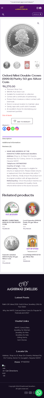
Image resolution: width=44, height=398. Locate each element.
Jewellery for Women (22, 330)
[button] (38, 23)
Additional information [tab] (11, 142)
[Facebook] (40, 8)
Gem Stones (22, 340)
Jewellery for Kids (22, 335)
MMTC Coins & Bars (22, 328)
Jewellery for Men (22, 332)
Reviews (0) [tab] (6, 146)
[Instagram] (37, 8)
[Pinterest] (8, 129)
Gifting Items (22, 337)
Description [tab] (7, 139)
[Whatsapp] (13, 129)
